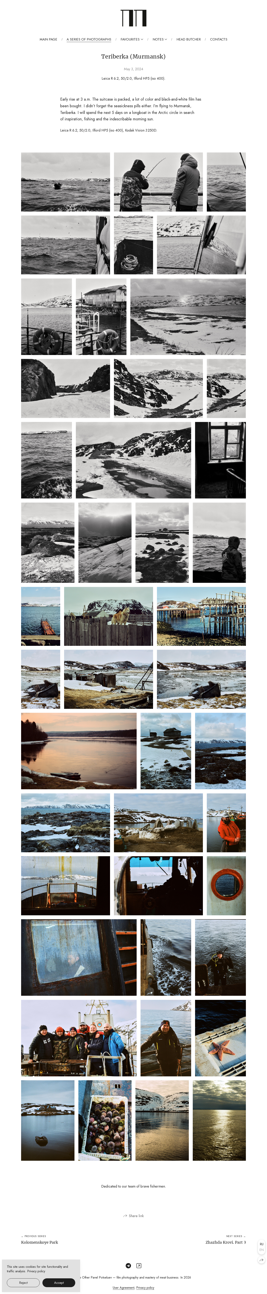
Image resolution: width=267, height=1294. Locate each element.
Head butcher (189, 39)
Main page (48, 39)
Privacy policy (145, 1287)
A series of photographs (89, 39)
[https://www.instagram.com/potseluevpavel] (138, 1266)
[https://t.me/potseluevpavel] (128, 1266)
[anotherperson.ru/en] (133, 18)
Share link (136, 1215)
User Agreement (123, 1287)
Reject (23, 1282)
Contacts (218, 39)
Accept (59, 1282)
